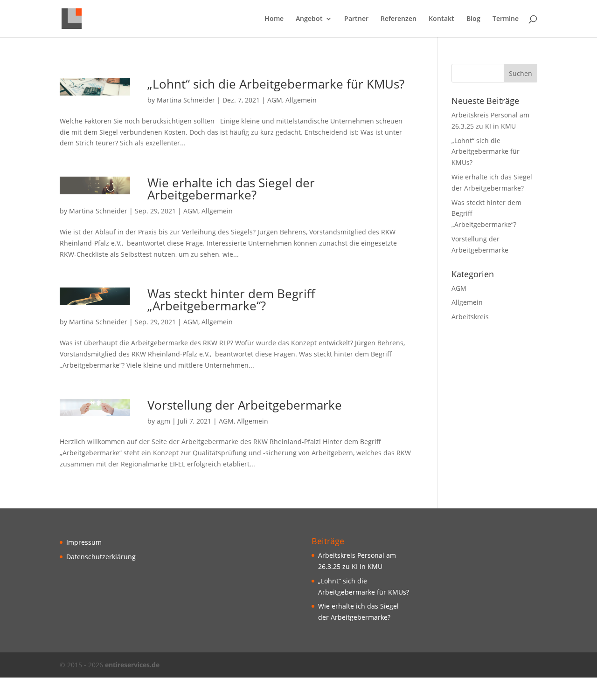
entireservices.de (132, 664)
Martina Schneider (186, 100)
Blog (473, 19)
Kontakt (441, 19)
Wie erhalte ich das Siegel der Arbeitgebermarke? (231, 188)
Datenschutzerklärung (101, 556)
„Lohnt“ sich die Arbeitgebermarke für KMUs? (275, 83)
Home (274, 19)
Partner (356, 19)
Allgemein (301, 100)
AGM (274, 100)
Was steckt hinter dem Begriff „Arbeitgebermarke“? (231, 299)
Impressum (84, 542)
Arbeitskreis (470, 316)
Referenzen (399, 19)
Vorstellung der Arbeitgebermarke (244, 405)
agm (163, 421)
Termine (506, 19)
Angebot (309, 19)
